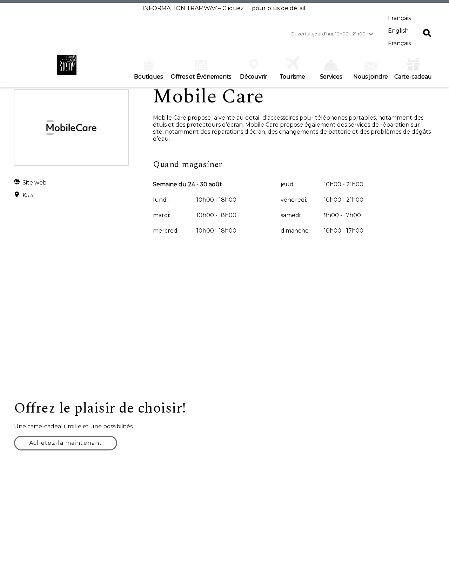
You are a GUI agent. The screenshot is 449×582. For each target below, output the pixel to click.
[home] (66, 68)
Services (331, 76)
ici (247, 8)
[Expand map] (224, 330)
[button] (427, 34)
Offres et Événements (201, 76)
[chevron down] (371, 33)
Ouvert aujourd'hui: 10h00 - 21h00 (328, 33)
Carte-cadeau (413, 76)
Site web (34, 182)
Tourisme (292, 76)
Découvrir (253, 76)
